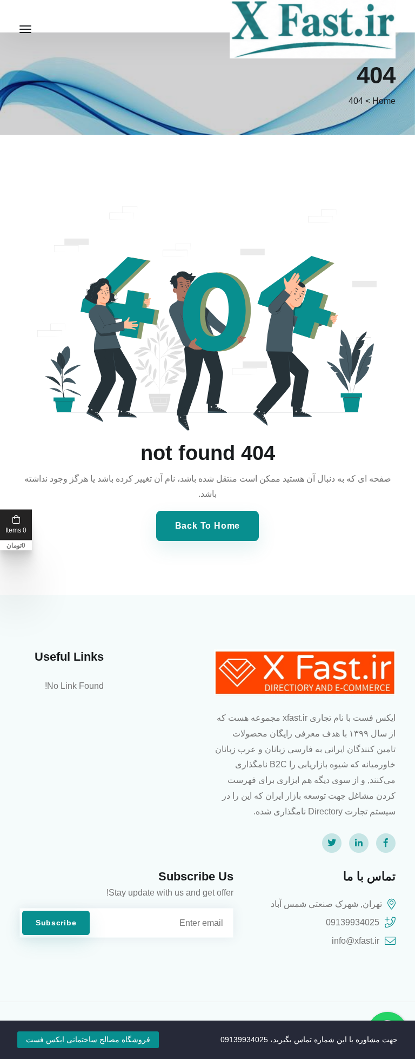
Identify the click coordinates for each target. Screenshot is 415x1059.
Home (384, 101)
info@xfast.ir (355, 940)
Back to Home (207, 525)
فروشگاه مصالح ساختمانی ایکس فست (88, 1039)
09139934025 (352, 922)
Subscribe (56, 922)
